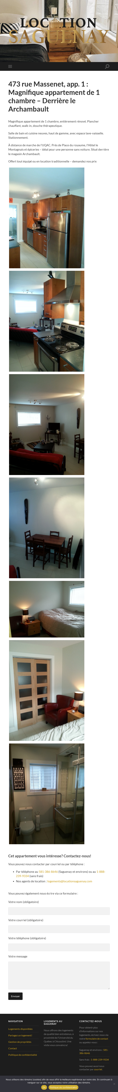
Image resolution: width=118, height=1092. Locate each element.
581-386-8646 (48, 871)
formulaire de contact (97, 1038)
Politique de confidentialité (22, 1054)
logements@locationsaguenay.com (69, 881)
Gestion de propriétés (19, 1041)
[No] (114, 1083)
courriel (98, 1069)
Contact (12, 1048)
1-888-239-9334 (100, 1059)
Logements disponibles (20, 1028)
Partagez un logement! (20, 1035)
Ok (44, 1087)
